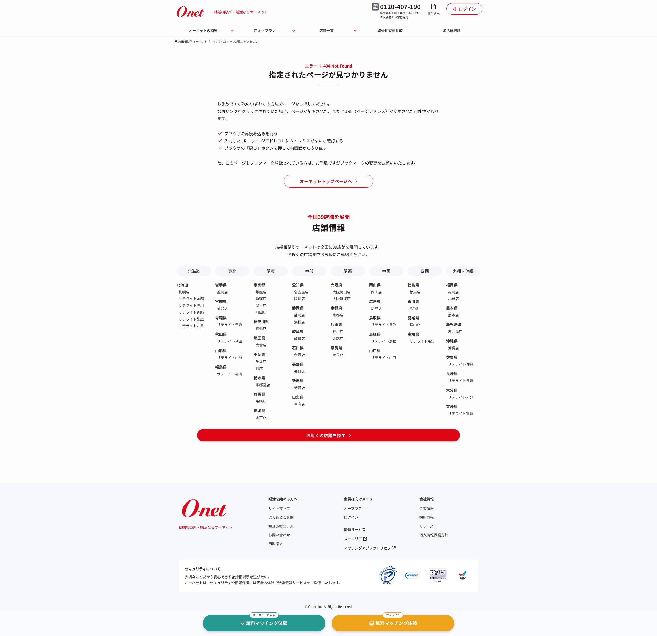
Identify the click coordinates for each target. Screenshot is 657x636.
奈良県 (336, 347)
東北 (232, 271)
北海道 (194, 271)
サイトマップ (279, 508)
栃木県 (259, 377)
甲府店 (299, 404)
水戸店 (261, 417)
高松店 (415, 308)
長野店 (299, 371)
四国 (425, 271)
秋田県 (221, 334)
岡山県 (375, 284)
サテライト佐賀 (460, 364)
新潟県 (298, 380)
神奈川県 (261, 321)
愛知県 (298, 284)
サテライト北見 (191, 325)
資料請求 (275, 543)
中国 (386, 271)
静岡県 (298, 308)
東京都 (259, 284)
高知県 (413, 334)
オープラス (353, 508)
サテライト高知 (422, 341)
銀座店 (261, 291)
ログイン (351, 517)
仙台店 (222, 308)
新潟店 (299, 387)
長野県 (298, 364)
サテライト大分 (460, 397)
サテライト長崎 (460, 380)
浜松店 (299, 321)
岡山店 (376, 291)
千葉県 (259, 354)
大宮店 (261, 345)
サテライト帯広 (191, 319)
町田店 (261, 312)
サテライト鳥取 (383, 324)
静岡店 (299, 314)
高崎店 (261, 401)
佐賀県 (452, 357)
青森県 (221, 317)
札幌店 (184, 291)
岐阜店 (299, 338)
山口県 (375, 350)
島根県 (375, 334)
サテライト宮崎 (460, 413)
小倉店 (453, 298)
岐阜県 (298, 331)
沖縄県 (452, 340)
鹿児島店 (455, 331)
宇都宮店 (263, 384)
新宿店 (261, 298)
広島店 (376, 308)
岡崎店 (299, 298)
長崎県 (452, 373)
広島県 (375, 301)
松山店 (415, 324)
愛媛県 (413, 317)
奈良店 (338, 354)
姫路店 (338, 338)
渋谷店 (261, 305)
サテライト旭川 (191, 305)
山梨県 (298, 397)
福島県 (221, 367)
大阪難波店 (342, 298)
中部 (309, 271)
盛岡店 (222, 291)
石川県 (298, 347)
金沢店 (299, 354)
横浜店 (261, 328)
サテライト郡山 (229, 374)
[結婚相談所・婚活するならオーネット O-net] (190, 11)
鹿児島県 (453, 324)
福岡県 (452, 284)
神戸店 (338, 331)
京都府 (336, 308)
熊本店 (453, 314)
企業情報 (426, 508)
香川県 (413, 301)
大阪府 (336, 284)
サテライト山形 (229, 357)
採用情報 (426, 517)
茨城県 (259, 410)
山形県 (221, 350)
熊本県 (452, 308)
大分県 (452, 390)
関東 (271, 271)
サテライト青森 (229, 324)
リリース (426, 526)
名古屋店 (301, 291)
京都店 (338, 314)
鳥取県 (375, 317)
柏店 (259, 368)
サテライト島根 (383, 341)
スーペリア (353, 538)
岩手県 (221, 284)
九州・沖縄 (463, 271)
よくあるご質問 (281, 517)
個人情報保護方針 (433, 534)
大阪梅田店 (342, 291)
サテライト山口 (383, 357)
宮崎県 (452, 406)
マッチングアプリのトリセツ (367, 548)
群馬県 (259, 394)
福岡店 (453, 291)
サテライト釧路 (191, 312)
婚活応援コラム (281, 526)
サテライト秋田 (229, 341)
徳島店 (415, 291)
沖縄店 (453, 347)
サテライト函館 (191, 298)
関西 (348, 271)
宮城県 (221, 301)
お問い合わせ (279, 534)
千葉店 (261, 361)
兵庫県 (336, 324)
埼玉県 (259, 338)
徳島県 (413, 284)
